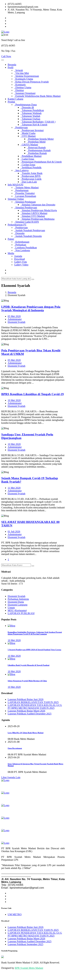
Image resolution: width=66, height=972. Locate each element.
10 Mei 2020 (14, 400)
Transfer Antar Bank (31, 173)
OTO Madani (28, 136)
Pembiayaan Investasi (32, 130)
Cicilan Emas (28, 164)
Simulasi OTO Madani (33, 216)
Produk (11, 101)
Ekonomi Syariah (16, 322)
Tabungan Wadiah (30, 116)
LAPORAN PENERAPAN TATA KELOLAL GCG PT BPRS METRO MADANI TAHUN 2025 (35, 706)
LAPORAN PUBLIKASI (21, 613)
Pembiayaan (21, 127)
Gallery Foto (20, 261)
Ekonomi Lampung (17, 604)
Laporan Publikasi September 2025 (25, 944)
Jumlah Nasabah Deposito (28, 236)
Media (11, 253)
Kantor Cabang (15, 99)
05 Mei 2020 (14, 316)
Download (19, 259)
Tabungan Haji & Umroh (34, 124)
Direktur (19, 90)
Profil (10, 67)
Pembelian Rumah (37, 153)
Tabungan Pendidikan (32, 110)
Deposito (19, 233)
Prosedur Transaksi (24, 193)
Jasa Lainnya (21, 170)
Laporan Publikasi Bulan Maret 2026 (26, 710)
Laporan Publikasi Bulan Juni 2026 (25, 699)
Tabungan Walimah (31, 113)
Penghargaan (21, 190)
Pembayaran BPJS (31, 176)
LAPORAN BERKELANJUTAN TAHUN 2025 (33, 702)
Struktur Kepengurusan (26, 76)
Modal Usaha (28, 133)
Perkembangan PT (17, 224)
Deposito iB (27, 107)
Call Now (6, 56)
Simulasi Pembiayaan (25, 207)
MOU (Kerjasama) (17, 610)
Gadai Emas (27, 159)
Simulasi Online (16, 199)
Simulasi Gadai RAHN (26, 221)
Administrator (15, 319)
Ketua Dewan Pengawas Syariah (31, 81)
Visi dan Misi (21, 73)
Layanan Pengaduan (25, 196)
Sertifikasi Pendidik (31, 167)
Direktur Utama (22, 87)
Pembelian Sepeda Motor (40, 139)
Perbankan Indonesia (18, 599)
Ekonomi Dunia (16, 602)
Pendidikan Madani (31, 156)
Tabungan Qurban (30, 119)
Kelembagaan (21, 241)
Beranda (12, 64)
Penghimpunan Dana (25, 104)
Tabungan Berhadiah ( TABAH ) (38, 121)
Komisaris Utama (23, 79)
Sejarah (18, 70)
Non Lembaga (22, 250)
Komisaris (20, 84)
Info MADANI (15, 184)
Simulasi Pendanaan (25, 201)
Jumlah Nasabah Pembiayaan (29, 230)
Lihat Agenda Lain (10, 777)
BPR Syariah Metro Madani (29, 968)
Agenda (18, 256)
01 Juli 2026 (14, 531)
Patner (11, 239)
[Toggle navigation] (2, 60)
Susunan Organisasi (24, 93)
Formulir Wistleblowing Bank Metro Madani (37, 96)
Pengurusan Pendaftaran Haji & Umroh (41, 161)
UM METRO (15, 914)
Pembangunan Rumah (39, 150)
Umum (11, 607)
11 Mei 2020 (14, 487)
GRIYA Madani (29, 144)
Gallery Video (21, 264)
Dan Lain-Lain (29, 181)
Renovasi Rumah (36, 147)
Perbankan (20, 244)
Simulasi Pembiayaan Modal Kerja (39, 210)
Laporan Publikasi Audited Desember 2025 (29, 713)
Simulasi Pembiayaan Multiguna (37, 219)
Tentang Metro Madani (26, 187)
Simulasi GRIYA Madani (34, 213)
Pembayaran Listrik (31, 179)
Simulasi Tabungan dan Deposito (38, 204)
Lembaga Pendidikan (25, 247)
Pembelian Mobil (36, 141)
